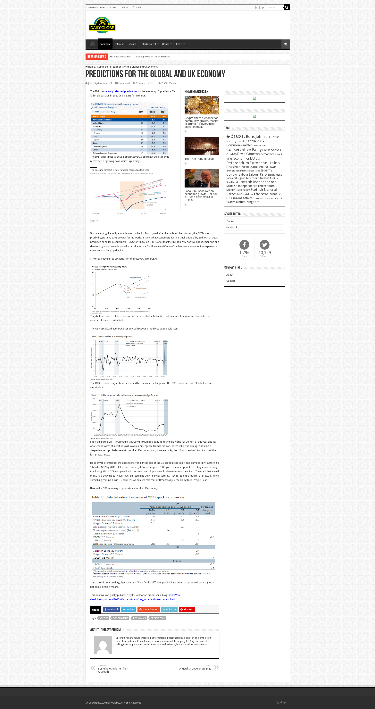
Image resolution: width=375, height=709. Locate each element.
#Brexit (104, 618)
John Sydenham (97, 83)
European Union (265, 163)
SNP (238, 194)
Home (91, 66)
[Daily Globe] (102, 24)
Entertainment (148, 44)
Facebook (231, 227)
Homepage (93, 43)
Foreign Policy (233, 167)
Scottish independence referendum (250, 186)
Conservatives (271, 150)
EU (252, 158)
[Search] (287, 7)
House (165, 44)
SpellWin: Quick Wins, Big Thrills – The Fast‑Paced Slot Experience (145, 56)
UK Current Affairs (239, 198)
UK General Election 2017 (265, 198)
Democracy (267, 154)
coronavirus (120, 618)
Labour (243, 174)
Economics (139, 618)
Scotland (232, 182)
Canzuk (251, 141)
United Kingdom (247, 202)
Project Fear (158, 618)
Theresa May (265, 194)
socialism (247, 194)
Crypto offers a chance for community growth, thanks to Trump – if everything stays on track (201, 122)
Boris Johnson (258, 136)
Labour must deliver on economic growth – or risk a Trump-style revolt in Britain (201, 195)
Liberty (271, 174)
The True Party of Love (199, 158)
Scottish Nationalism (238, 189)
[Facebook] (259, 7)
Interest (119, 44)
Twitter (230, 221)
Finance (132, 44)
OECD (200, 233)
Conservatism (258, 145)
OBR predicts (102, 328)
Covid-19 (231, 154)
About (125, 7)
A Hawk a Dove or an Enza (195, 667)
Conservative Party (244, 149)
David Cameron (248, 154)
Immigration (233, 170)
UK (279, 194)
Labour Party (258, 174)
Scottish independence (257, 182)
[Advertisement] (216, 23)
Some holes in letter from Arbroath (113, 668)
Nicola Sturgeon (236, 178)
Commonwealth (238, 145)
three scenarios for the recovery (126, 258)
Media (279, 174)
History (272, 166)
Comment (105, 44)
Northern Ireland (258, 178)
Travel (179, 44)
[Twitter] (263, 7)
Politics (274, 178)
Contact (136, 7)
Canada (241, 141)
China (260, 141)
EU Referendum (243, 160)
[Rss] (256, 7)
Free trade (246, 167)
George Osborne (259, 167)
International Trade (250, 171)
